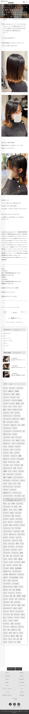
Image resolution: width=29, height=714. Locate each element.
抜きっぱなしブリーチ (7, 608)
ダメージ (5, 620)
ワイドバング (18, 537)
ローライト (13, 458)
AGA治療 (23, 596)
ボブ (23, 431)
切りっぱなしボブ (6, 480)
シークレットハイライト (8, 495)
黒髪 (4, 422)
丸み (4, 565)
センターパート (11, 592)
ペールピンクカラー (18, 522)
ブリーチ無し (5, 568)
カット (9, 471)
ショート (15, 406)
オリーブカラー (11, 546)
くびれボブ (15, 434)
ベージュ (22, 543)
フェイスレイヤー (6, 540)
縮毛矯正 (17, 403)
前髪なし (22, 418)
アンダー (15, 509)
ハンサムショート (6, 400)
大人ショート (21, 626)
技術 (21, 639)
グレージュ (5, 388)
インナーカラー (20, 388)
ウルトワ (10, 483)
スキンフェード (14, 455)
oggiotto (12, 512)
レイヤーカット (21, 574)
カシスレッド (5, 611)
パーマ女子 (5, 525)
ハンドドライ (17, 446)
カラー (2, 307)
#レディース (19, 322)
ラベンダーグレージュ (17, 492)
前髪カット (18, 440)
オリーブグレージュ (7, 418)
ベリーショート (6, 626)
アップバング (12, 397)
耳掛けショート (14, 626)
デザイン (5, 639)
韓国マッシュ (14, 629)
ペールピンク (11, 537)
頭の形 (23, 562)
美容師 (13, 503)
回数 (19, 629)
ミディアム (5, 534)
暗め (12, 412)
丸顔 (13, 589)
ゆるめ (23, 605)
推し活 (10, 632)
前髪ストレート (6, 458)
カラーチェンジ (19, 518)
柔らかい (22, 614)
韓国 (23, 531)
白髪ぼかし (5, 509)
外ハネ (4, 629)
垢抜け (23, 425)
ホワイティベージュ (20, 443)
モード (13, 440)
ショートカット (17, 562)
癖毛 (7, 555)
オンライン (5, 599)
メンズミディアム (6, 552)
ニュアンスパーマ (15, 552)
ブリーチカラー (6, 425)
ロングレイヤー (6, 412)
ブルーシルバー (11, 543)
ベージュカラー (6, 455)
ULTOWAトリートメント (17, 409)
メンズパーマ (5, 403)
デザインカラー (15, 580)
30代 (10, 589)
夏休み (15, 559)
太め (23, 495)
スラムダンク (16, 465)
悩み (18, 639)
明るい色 (12, 568)
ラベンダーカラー (6, 506)
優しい (4, 617)
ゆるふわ (5, 546)
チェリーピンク (6, 549)
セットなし (22, 525)
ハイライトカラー (6, 437)
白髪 (13, 437)
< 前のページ (5, 312)
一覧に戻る (14, 312)
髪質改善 (17, 391)
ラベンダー (5, 562)
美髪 (14, 632)
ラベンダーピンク (10, 474)
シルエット (22, 480)
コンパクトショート (7, 428)
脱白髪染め (10, 477)
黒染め (17, 543)
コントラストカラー (7, 583)
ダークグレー (18, 592)
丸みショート (10, 522)
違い (4, 555)
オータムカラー (17, 602)
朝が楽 (10, 525)
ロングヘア (9, 565)
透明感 (20, 455)
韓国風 (21, 552)
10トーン (20, 549)
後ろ (22, 555)
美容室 (17, 636)
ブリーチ (5, 406)
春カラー (5, 503)
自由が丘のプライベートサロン (9, 296)
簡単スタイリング (12, 534)
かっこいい (21, 586)
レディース (16, 422)
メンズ (5, 343)
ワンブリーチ (5, 397)
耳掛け (13, 394)
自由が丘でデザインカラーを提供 (9, 288)
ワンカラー (10, 559)
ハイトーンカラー (19, 546)
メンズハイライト (15, 480)
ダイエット (11, 599)
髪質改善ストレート (7, 492)
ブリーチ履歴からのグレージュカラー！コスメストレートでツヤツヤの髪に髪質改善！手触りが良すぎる (14, 499)
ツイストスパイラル (7, 431)
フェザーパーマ (21, 599)
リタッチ (5, 483)
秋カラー (16, 506)
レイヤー (5, 543)
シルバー (21, 632)
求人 (9, 503)
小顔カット (5, 577)
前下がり (9, 409)
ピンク (11, 465)
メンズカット (16, 452)
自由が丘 (12, 636)
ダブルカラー (16, 525)
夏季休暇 (20, 559)
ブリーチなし (16, 412)
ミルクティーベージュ (7, 415)
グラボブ (12, 449)
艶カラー (20, 608)
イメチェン (15, 471)
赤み (21, 636)
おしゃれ (5, 592)
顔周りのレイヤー (12, 574)
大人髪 (9, 580)
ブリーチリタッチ (6, 515)
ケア (15, 642)
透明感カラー (11, 391)
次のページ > (23, 312)
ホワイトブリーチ (6, 605)
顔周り (4, 409)
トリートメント (8, 307)
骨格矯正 (5, 471)
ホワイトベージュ (6, 440)
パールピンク (17, 515)
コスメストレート (6, 394)
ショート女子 (5, 465)
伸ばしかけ (5, 589)
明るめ (19, 605)
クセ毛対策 (5, 574)
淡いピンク (12, 518)
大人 (13, 528)
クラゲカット (21, 471)
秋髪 (4, 474)
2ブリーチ (12, 611)
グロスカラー (5, 489)
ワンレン (10, 406)
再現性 (19, 642)
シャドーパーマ (6, 614)
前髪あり (17, 394)
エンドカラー (10, 617)
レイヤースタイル (17, 531)
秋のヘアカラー (6, 602)
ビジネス (11, 562)
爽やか (11, 452)
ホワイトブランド (21, 534)
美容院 (15, 586)
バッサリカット (18, 512)
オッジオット (5, 512)
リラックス (10, 642)
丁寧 (14, 639)
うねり (4, 580)
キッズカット (5, 452)
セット (19, 425)
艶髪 (11, 596)
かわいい (22, 617)
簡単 (20, 565)
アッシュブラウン (20, 458)
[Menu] (26, 2)
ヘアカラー (5, 632)
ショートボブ (17, 528)
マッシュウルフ (10, 422)
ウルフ (15, 483)
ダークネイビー (6, 623)
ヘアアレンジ (15, 565)
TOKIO (14, 468)
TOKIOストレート (6, 443)
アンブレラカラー (19, 503)
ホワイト (5, 391)
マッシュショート (6, 528)
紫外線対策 (18, 589)
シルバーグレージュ (19, 611)
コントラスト (5, 449)
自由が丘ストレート (7, 571)
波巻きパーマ (13, 425)
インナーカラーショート (18, 477)
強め (12, 614)
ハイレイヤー (16, 617)
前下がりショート (16, 418)
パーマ (20, 406)
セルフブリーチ (15, 540)
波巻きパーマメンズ (7, 434)
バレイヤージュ (12, 388)
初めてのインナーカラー (8, 586)
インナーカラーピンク (17, 431)
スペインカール (16, 555)
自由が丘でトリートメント (8, 292)
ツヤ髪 (18, 462)
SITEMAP (21, 695)
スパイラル (12, 403)
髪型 (22, 465)
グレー (18, 397)
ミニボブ (13, 443)
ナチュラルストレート (17, 571)
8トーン (4, 522)
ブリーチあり (5, 596)
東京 (20, 506)
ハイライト (15, 428)
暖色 (12, 602)
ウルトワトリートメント (8, 486)
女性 (16, 599)
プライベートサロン (16, 307)
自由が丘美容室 (18, 568)
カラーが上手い (16, 583)
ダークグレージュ (11, 462)
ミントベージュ (6, 636)
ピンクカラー (5, 518)
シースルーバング (16, 415)
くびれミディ (10, 446)
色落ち (12, 623)
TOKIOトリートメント (7, 468)
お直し (9, 629)
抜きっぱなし (16, 614)
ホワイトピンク (13, 489)
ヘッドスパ (6, 345)
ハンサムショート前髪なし (17, 400)
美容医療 (18, 596)
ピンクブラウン (14, 549)
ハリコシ (21, 577)
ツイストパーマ (18, 474)
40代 (11, 555)
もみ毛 (19, 483)
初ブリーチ (14, 605)
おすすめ (5, 559)
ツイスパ (5, 446)
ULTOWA (5, 462)
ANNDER (20, 509)
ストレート (20, 468)
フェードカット (17, 486)
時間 (13, 515)
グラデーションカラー (7, 531)
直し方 (20, 540)
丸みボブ (16, 620)
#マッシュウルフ (10, 322)
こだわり (5, 642)
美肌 (14, 596)
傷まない (15, 608)
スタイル (10, 639)
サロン (10, 509)
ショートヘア (17, 449)
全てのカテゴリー (8, 333)
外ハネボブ (5, 537)
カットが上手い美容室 (13, 577)
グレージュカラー (17, 495)
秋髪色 (4, 477)
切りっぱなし (17, 623)
